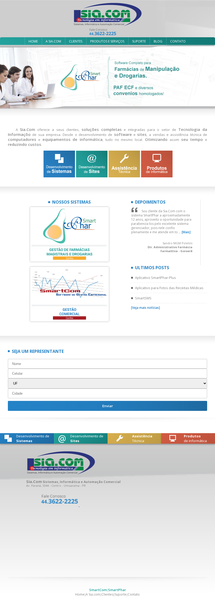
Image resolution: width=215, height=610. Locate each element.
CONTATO (178, 41)
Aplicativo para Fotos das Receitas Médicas (169, 287)
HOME (33, 41)
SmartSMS (143, 298)
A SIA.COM (53, 41)
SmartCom (98, 589)
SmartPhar (117, 589)
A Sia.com (93, 594)
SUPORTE (139, 41)
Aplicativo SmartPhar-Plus (155, 277)
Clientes (107, 594)
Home (79, 594)
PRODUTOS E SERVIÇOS (107, 41)
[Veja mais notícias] (145, 307)
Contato (134, 594)
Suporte (120, 594)
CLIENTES (75, 41)
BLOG (158, 41)
